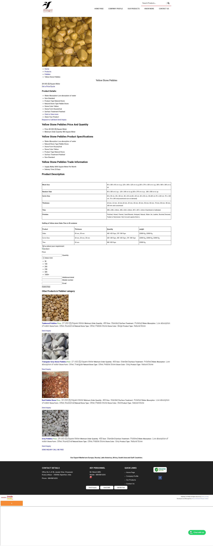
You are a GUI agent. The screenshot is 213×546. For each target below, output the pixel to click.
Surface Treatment (51, 155)
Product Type (49, 152)
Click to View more (51, 114)
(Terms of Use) (205, 496)
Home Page (99, 9)
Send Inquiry (61, 120)
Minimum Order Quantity (53, 132)
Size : (113, 323)
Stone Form (49, 147)
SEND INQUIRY (47, 450)
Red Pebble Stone (49, 400)
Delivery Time (49, 169)
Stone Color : (115, 326)
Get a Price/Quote (48, 86)
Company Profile (115, 9)
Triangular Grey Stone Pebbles (54, 362)
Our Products (134, 9)
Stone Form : (62, 326)
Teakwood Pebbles (49, 323)
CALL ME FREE (58, 450)
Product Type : (134, 326)
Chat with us (199, 532)
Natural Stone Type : (91, 326)
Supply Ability (49, 167)
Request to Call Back (49, 120)
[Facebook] (160, 479)
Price (46, 129)
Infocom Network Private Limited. (200, 498)
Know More (149, 9)
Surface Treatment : (131, 323)
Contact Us (164, 9)
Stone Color (49, 149)
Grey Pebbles (47, 439)
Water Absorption (51, 141)
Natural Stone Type (51, 144)
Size (46, 157)
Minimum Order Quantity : (96, 323)
